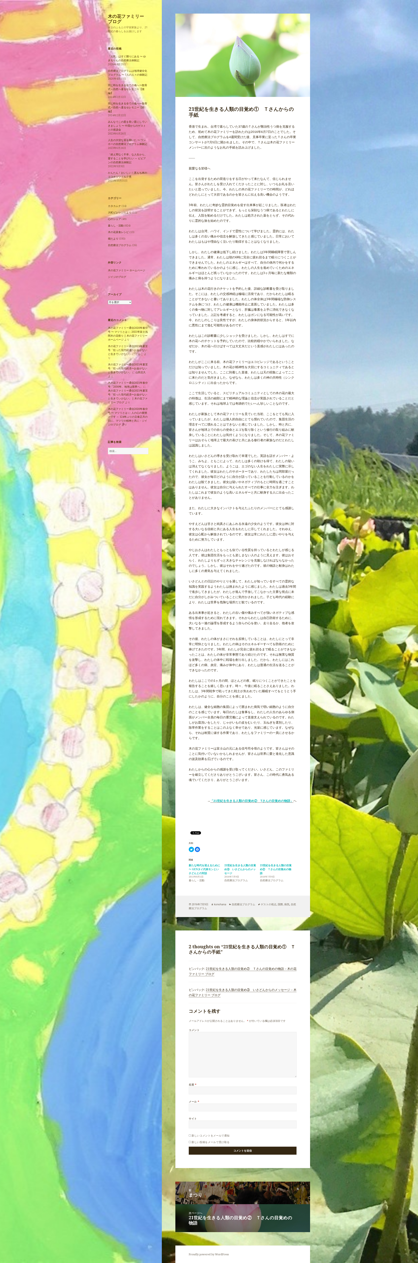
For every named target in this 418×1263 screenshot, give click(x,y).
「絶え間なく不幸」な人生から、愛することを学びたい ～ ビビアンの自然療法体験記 (127, 158)
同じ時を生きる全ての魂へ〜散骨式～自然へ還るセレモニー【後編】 (127, 89)
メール (194, 1101)
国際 (280, 904)
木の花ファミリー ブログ (126, 18)
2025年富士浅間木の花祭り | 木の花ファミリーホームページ (128, 335)
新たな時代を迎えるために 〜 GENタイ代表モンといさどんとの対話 (204, 869)
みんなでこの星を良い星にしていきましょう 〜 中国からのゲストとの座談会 (127, 125)
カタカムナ (114, 206)
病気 (286, 904)
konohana (220, 904)
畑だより (113, 238)
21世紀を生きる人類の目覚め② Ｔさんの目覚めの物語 (276, 869)
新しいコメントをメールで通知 (211, 1135)
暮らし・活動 (116, 225)
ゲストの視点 (268, 904)
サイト (193, 1118)
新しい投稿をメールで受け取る (211, 1142)
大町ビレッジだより (119, 212)
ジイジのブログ (117, 277)
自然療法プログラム (119, 245)
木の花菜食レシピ (118, 232)
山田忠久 (140, 372)
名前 (193, 1084)
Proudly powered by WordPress (209, 1254)
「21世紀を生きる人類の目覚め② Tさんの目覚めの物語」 (251, 801)
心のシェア (114, 219)
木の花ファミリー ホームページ (126, 270)
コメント (194, 1030)
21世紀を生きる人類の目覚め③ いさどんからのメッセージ (240, 869)
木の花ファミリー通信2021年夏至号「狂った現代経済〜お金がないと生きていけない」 (128, 350)
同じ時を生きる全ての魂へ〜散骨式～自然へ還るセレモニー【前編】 (127, 107)
